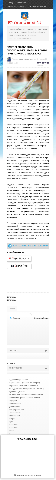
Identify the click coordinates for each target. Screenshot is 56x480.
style (11, 422)
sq (10, 434)
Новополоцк (21, 3)
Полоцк (10, 3)
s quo (11, 431)
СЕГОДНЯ (13, 350)
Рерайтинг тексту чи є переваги (23, 386)
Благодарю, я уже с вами (27, 475)
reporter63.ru (14, 416)
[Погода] (14, 318)
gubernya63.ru (15, 407)
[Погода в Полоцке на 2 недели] (42, 318)
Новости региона (24, 59)
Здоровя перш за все (18, 380)
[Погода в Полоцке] (30, 314)
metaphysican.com (16, 410)
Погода (12, 309)
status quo (13, 425)
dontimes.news (15, 404)
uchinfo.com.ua (15, 413)
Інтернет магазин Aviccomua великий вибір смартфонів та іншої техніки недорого (26, 398)
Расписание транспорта (17, 6)
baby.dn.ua (13, 419)
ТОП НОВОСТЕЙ (16, 368)
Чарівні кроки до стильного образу (24, 383)
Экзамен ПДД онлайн (38, 6)
